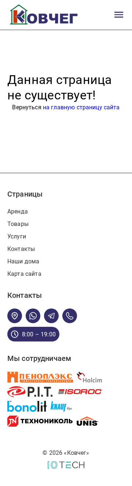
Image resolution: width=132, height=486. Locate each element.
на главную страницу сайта (81, 107)
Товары (18, 223)
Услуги (16, 236)
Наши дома (23, 261)
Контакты (21, 248)
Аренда (17, 211)
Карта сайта (24, 273)
